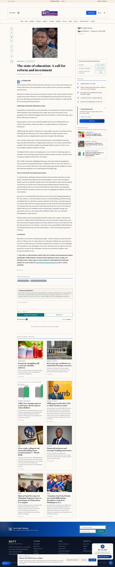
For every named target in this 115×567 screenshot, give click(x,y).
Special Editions (84, 21)
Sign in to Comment (30, 315)
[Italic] (21, 312)
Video (84, 548)
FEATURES (51, 21)
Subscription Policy (63, 553)
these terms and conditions (33, 296)
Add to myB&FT (30, 61)
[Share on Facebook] (11, 32)
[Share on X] (11, 28)
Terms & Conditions (63, 544)
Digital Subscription (88, 551)
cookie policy (22, 563)
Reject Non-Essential (72, 560)
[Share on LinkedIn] (11, 36)
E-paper (92, 21)
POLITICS (64, 21)
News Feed (86, 544)
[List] (27, 312)
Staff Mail (36, 553)
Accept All (92, 560)
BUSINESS (32, 21)
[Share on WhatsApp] (11, 40)
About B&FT (37, 544)
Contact (36, 551)
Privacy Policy (61, 546)
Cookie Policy (61, 548)
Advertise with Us (38, 548)
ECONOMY (38, 21)
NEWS (26, 21)
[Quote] (24, 312)
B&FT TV (76, 21)
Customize (84, 560)
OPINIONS (58, 21)
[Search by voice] (18, 13)
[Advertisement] (91, 46)
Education (20, 61)
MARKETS (45, 21)
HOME (21, 21)
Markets (85, 546)
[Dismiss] (104, 107)
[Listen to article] (11, 56)
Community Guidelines (64, 551)
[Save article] (11, 50)
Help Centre (37, 546)
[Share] (11, 46)
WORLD (70, 21)
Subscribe (91, 13)
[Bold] (18, 312)
